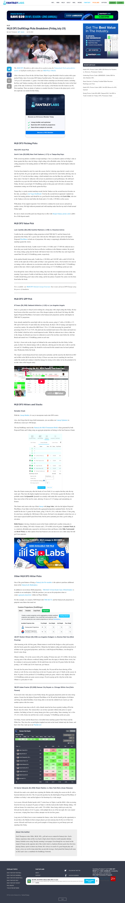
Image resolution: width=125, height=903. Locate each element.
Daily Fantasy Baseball (14, 875)
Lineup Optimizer (62, 420)
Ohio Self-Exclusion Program (102, 875)
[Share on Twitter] (9, 69)
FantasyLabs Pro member (44, 582)
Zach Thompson (12, 32)
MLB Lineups (10, 885)
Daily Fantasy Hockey (13, 883)
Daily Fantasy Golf (12, 880)
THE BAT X (48, 600)
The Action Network (13, 888)
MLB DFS (20, 68)
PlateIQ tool (37, 725)
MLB (8, 25)
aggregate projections (24, 595)
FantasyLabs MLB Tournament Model (46, 427)
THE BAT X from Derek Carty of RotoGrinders (58, 590)
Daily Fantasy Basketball (15, 878)
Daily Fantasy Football (14, 873)
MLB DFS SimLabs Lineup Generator (38, 287)
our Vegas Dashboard (34, 194)
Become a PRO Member (45, 132)
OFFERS (104, 2)
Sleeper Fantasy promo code (61, 214)
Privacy (27, 895)
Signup (112, 2)
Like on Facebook (74, 875)
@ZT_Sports (21, 32)
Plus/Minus (23, 239)
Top (62, 899)
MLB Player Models (49, 70)
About (37, 873)
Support (38, 875)
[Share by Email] (9, 81)
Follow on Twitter (74, 870)
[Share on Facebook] (9, 75)
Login (120, 2)
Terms (23, 895)
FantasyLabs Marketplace (29, 585)
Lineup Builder (24, 415)
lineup (41, 506)
